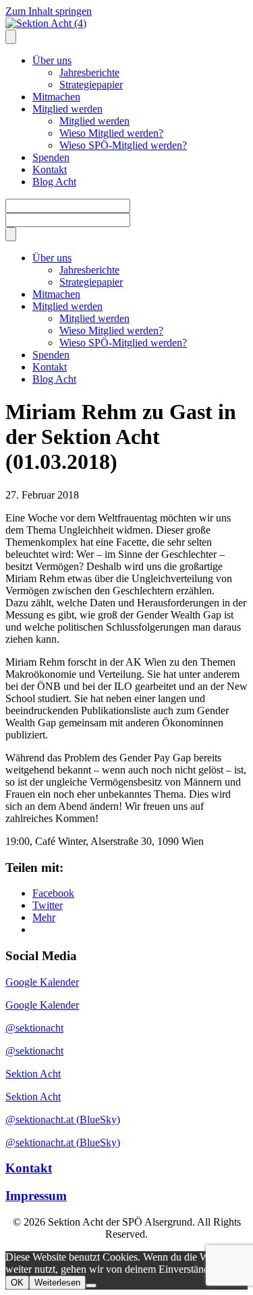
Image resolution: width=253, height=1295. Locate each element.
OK (17, 1282)
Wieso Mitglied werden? (111, 133)
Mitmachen (56, 96)
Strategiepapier (91, 84)
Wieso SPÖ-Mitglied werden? (123, 145)
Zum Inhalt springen (48, 11)
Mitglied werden (67, 109)
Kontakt (49, 169)
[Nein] (91, 1286)
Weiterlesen (57, 1282)
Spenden (50, 157)
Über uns (52, 60)
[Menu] (10, 37)
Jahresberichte (89, 72)
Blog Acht (54, 181)
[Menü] (10, 234)
